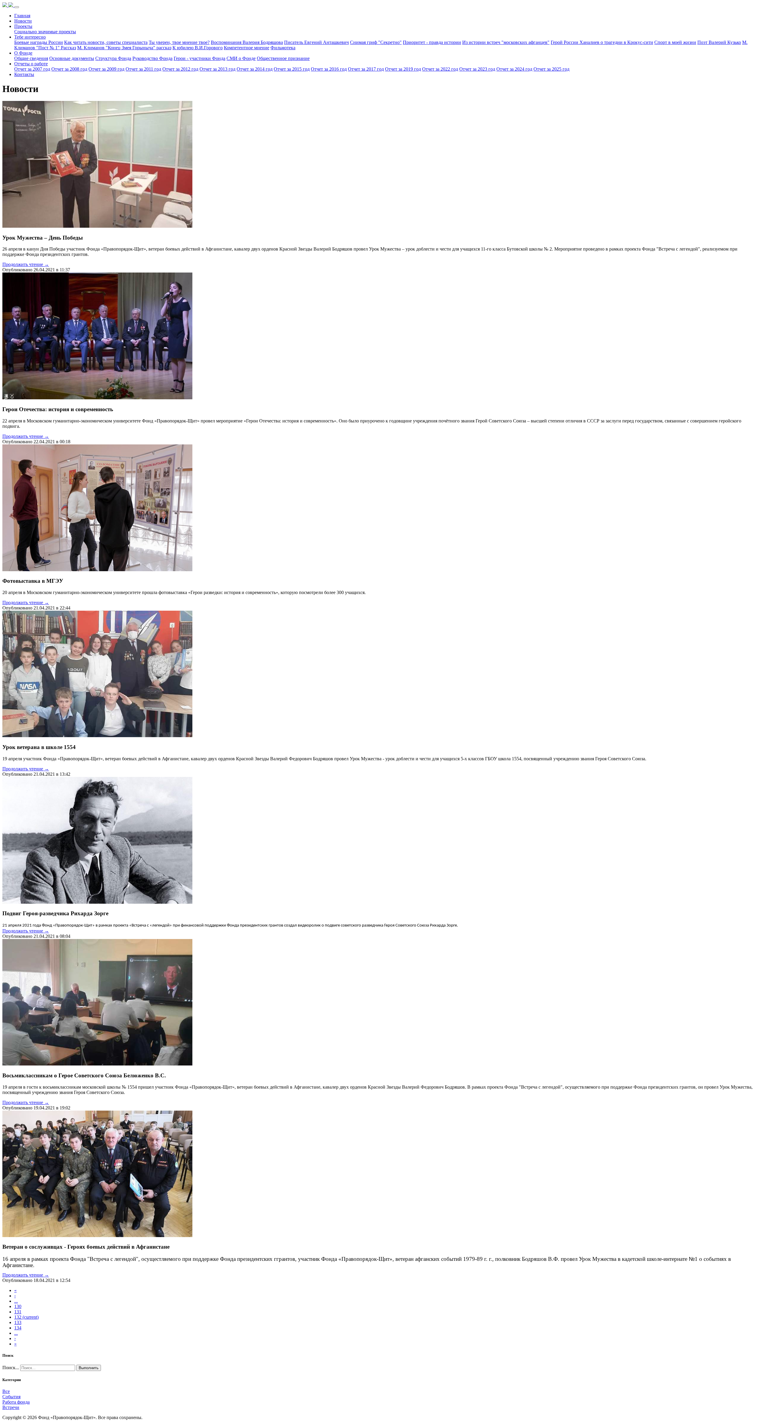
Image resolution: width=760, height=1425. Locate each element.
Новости (23, 20)
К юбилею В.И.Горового (197, 47)
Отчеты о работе (31, 63)
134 (17, 1327)
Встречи (10, 1407)
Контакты (24, 74)
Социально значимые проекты (45, 31)
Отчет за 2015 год (292, 69)
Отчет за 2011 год (143, 69)
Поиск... (10, 1367)
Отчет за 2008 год (69, 69)
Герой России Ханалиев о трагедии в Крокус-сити (602, 42)
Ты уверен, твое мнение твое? (179, 42)
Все (6, 1391)
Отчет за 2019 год (403, 69)
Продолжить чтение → (25, 264)
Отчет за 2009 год (106, 69)
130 (17, 1306)
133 (17, 1322)
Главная (22, 15)
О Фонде (23, 53)
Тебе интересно (30, 36)
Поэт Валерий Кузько (719, 42)
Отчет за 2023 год (477, 69)
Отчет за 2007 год (32, 69)
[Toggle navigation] (16, 7)
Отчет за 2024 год (514, 69)
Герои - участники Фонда (199, 58)
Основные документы (71, 58)
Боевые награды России (38, 42)
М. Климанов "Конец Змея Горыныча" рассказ (124, 47)
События (11, 1396)
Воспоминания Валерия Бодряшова (247, 42)
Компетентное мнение (246, 47)
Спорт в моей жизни (675, 42)
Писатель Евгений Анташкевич (316, 42)
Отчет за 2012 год (180, 69)
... (16, 1301)
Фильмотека (282, 47)
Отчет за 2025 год (551, 69)
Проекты (23, 26)
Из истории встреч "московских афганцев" (506, 42)
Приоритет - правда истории (432, 42)
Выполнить (89, 1368)
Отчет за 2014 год (255, 69)
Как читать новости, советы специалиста (106, 42)
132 (26, 1317)
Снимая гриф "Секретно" (376, 42)
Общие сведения (31, 58)
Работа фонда (16, 1402)
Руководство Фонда (152, 58)
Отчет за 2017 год (366, 69)
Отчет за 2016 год (329, 69)
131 (17, 1311)
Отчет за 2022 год (440, 69)
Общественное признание (283, 58)
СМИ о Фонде (241, 58)
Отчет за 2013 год (217, 69)
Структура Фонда (113, 58)
